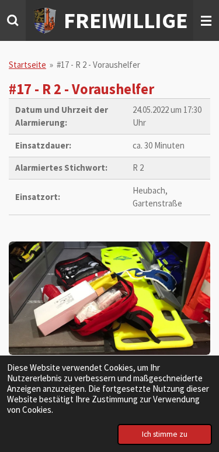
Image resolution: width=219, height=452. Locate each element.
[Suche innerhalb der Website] (13, 20)
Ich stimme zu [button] (164, 434)
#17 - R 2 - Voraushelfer (98, 64)
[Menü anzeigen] (206, 20)
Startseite (27, 64)
